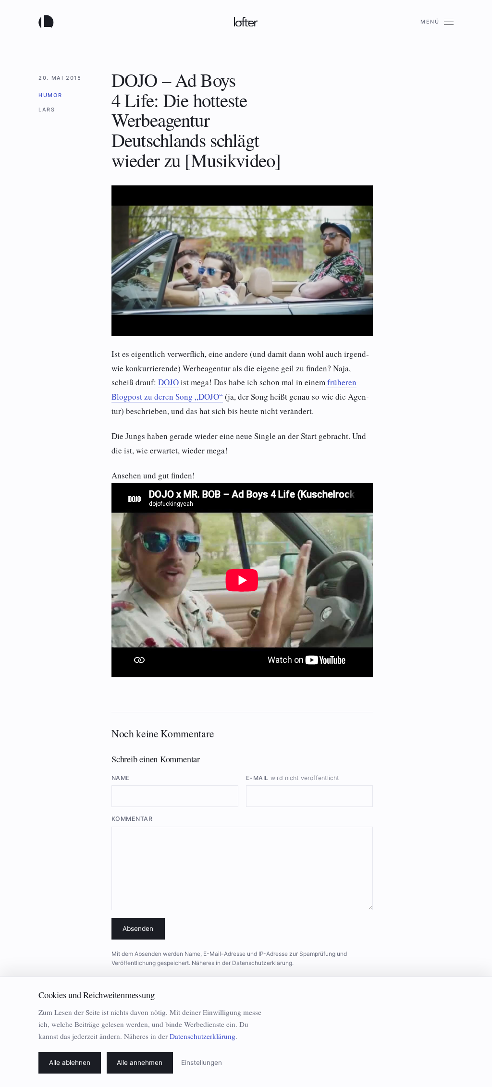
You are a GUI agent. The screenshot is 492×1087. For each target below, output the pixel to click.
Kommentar (132, 818)
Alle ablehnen (69, 1062)
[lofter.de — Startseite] (48, 21)
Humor (50, 95)
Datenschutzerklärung (262, 962)
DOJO (168, 382)
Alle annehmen (139, 1062)
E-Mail (292, 778)
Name (120, 778)
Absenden (138, 928)
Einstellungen (201, 1062)
